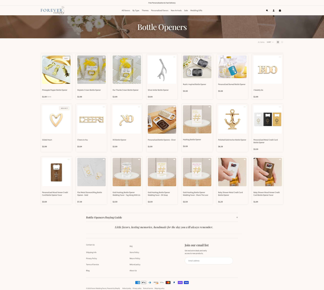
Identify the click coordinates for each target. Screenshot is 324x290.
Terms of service (148, 288)
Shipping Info (91, 252)
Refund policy (135, 264)
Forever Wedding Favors (98, 288)
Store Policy (134, 252)
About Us (133, 270)
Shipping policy (160, 288)
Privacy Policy (91, 258)
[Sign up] (208, 260)
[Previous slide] (43, 69)
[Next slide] (69, 69)
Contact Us (90, 244)
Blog (88, 270)
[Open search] (267, 10)
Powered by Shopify (113, 288)
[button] (270, 42)
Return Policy (135, 258)
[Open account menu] (273, 10)
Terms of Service (92, 264)
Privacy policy (137, 288)
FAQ (131, 246)
